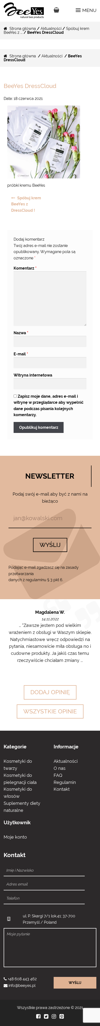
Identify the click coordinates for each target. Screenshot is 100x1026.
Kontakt (62, 789)
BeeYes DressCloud (30, 85)
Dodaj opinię (50, 692)
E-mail (21, 354)
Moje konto (15, 837)
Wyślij (50, 544)
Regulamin (65, 782)
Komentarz (25, 268)
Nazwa (21, 333)
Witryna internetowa (33, 375)
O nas (60, 768)
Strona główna (22, 28)
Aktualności (51, 28)
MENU (88, 10)
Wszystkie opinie (50, 711)
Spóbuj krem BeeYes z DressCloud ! (26, 204)
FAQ (58, 775)
